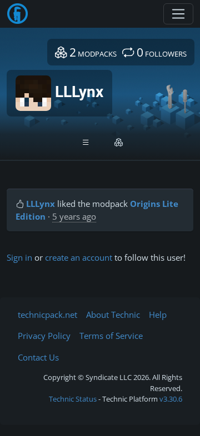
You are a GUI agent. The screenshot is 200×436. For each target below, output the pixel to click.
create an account (78, 257)
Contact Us (38, 357)
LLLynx (40, 203)
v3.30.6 (170, 399)
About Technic (113, 314)
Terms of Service (111, 335)
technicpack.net (47, 314)
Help (158, 314)
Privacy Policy (44, 335)
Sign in (19, 257)
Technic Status (73, 399)
